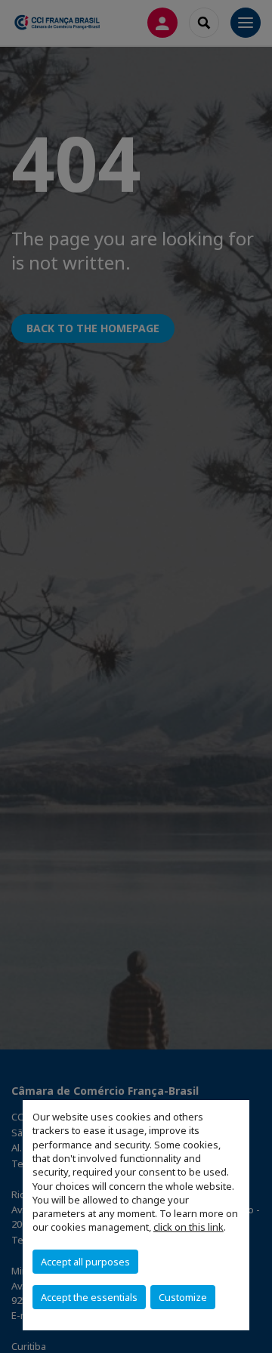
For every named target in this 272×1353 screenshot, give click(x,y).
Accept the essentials (89, 1297)
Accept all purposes (85, 1261)
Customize (183, 1297)
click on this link (188, 1227)
